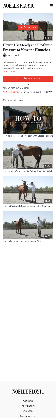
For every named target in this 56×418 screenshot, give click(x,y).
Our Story (28, 411)
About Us (28, 401)
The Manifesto (28, 406)
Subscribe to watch (26, 78)
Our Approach (28, 416)
